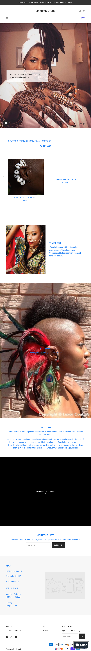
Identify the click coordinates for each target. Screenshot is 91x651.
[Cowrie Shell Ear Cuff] (26, 177)
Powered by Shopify (14, 649)
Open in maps (12, 588)
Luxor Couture (45, 11)
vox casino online (74, 442)
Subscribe (59, 545)
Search (45, 630)
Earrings (45, 146)
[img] (80, 11)
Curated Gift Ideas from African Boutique (29, 141)
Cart (83, 18)
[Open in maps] (65, 585)
